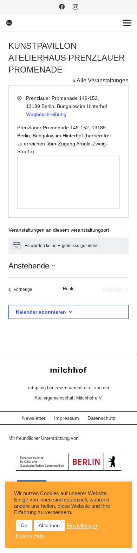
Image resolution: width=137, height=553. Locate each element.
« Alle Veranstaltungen (100, 80)
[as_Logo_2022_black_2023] (9, 22)
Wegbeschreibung (46, 114)
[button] (127, 23)
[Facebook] (62, 6)
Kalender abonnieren (41, 312)
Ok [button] (24, 525)
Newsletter (34, 418)
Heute (68, 288)
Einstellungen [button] (81, 525)
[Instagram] (75, 7)
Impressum (66, 418)
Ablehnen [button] (49, 525)
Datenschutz (101, 418)
